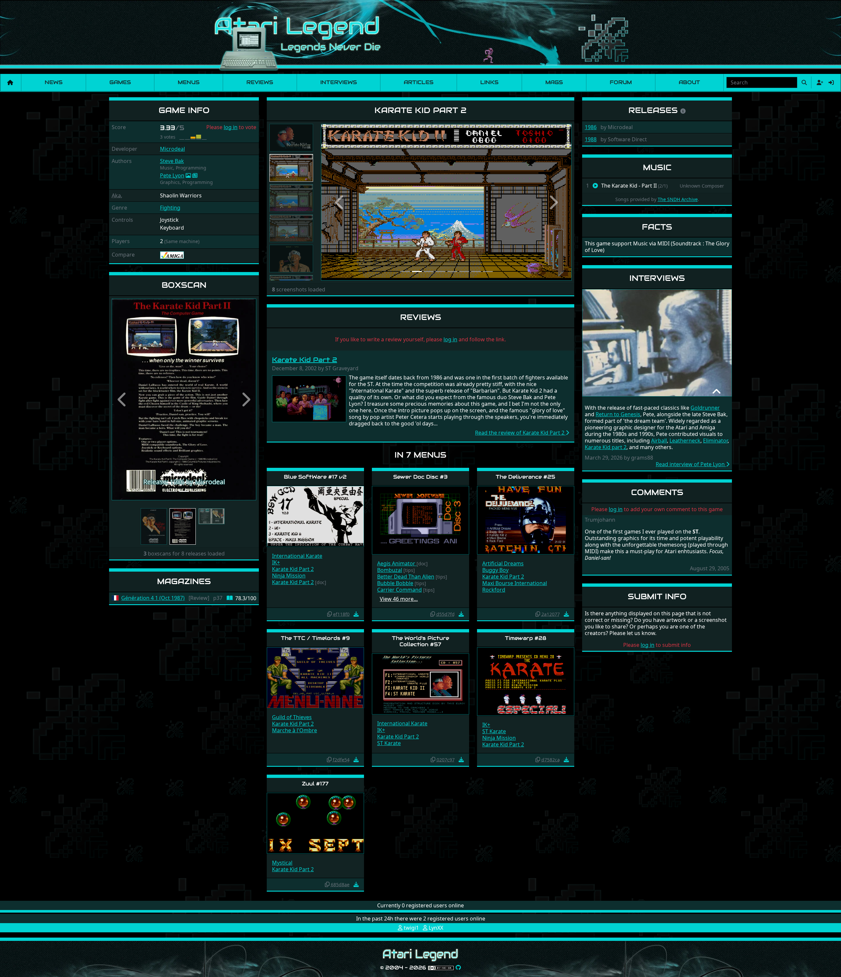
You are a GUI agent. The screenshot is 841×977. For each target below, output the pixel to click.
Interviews (338, 82)
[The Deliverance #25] (525, 519)
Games (120, 82)
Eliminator (715, 440)
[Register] (818, 82)
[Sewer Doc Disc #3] (420, 519)
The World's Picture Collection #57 (420, 641)
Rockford (493, 589)
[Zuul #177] (315, 822)
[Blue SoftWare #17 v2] (315, 515)
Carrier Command (399, 589)
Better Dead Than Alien (405, 576)
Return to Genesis (618, 414)
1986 (591, 127)
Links (489, 82)
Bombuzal (389, 570)
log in (231, 127)
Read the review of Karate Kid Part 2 (520, 432)
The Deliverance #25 (525, 476)
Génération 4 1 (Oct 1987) (153, 598)
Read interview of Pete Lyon (691, 464)
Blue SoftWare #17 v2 (315, 476)
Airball (659, 440)
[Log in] (831, 82)
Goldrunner (705, 407)
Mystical (282, 862)
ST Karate (389, 743)
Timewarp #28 (525, 638)
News (53, 82)
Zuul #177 (315, 783)
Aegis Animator (397, 563)
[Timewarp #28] (525, 680)
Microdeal (172, 148)
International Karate (297, 555)
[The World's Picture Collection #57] (420, 683)
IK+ (276, 562)
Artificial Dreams (503, 563)
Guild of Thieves (292, 717)
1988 (591, 139)
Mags (554, 82)
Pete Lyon (172, 175)
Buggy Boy (495, 570)
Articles (418, 82)
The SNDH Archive (678, 199)
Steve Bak (172, 161)
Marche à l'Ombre (294, 730)
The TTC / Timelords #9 (315, 638)
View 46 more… (399, 598)
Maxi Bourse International (514, 583)
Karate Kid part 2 (605, 447)
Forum (621, 82)
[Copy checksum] (329, 614)
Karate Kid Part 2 (304, 359)
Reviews (259, 82)
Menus (188, 82)
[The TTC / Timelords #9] (315, 677)
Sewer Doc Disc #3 (420, 476)
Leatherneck (685, 440)
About (689, 82)
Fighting (170, 207)
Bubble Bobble (395, 583)
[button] (122, 399)
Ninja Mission (289, 575)
